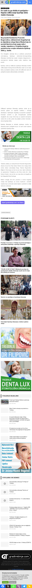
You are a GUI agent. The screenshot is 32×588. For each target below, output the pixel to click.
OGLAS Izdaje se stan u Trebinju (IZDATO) (20, 542)
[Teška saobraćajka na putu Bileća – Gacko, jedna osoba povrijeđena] (5, 438)
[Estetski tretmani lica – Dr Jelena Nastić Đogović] (5, 500)
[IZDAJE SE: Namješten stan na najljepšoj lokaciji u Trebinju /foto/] (5, 527)
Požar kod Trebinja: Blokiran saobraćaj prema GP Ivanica (17, 149)
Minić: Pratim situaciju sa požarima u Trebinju (16, 151)
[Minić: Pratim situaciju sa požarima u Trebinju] (5, 410)
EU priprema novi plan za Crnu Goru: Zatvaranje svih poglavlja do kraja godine (16, 158)
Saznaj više (12, 582)
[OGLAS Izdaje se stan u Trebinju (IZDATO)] (5, 544)
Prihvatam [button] (5, 582)
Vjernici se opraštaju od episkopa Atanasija (13, 297)
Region (7, 8)
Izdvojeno (3, 8)
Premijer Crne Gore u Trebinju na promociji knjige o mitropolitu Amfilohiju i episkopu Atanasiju (16, 243)
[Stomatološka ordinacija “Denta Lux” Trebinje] (5, 492)
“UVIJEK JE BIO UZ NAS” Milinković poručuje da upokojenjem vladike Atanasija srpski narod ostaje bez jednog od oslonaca (15, 270)
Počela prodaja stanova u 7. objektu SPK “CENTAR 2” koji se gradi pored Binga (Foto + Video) (19, 509)
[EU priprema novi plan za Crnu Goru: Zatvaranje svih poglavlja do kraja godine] (5, 430)
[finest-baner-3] (16, 196)
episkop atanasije (6, 212)
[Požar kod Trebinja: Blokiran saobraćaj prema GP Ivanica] (5, 401)
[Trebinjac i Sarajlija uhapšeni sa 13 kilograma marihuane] (5, 518)
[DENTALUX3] (16, 141)
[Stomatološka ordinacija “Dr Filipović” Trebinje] (5, 483)
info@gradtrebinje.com (18, 569)
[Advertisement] (16, 91)
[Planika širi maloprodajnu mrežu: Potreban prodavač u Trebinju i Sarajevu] (5, 535)
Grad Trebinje (8, 17)
